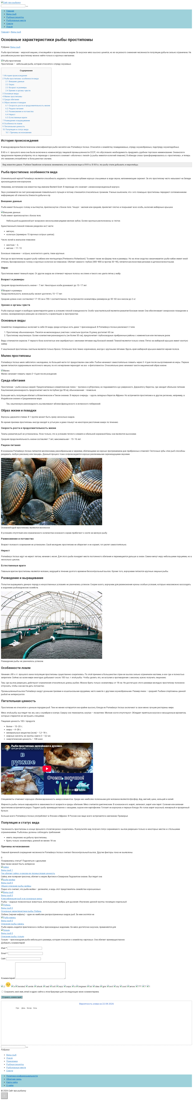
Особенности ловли (12, 123)
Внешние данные (15, 81)
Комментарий (8, 978)
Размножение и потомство (20, 111)
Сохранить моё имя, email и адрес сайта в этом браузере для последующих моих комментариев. (51, 991)
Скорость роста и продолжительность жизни (28, 105)
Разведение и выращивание (16, 120)
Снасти (9, 23)
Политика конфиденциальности (22, 1076)
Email (4, 953)
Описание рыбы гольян (12, 936)
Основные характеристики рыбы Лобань (21, 911)
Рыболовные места (16, 20)
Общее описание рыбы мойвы (16, 886)
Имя (4, 948)
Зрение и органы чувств (18, 90)
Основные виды (10, 93)
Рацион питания (14, 108)
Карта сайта (12, 1082)
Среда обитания (10, 99)
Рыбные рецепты (15, 17)
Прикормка (12, 1061)
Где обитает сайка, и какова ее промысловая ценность (28, 873)
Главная (10, 11)
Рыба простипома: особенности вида (20, 78)
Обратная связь (14, 1079)
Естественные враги (16, 117)
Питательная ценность (13, 126)
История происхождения (14, 75)
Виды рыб (11, 14)
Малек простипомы (12, 96)
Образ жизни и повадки (14, 102)
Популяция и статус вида (15, 129)
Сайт (3, 958)
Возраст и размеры (16, 87)
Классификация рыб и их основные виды (21, 898)
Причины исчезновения (18, 132)
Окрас (10, 84)
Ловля (9, 27)
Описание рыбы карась (12, 924)
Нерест (10, 114)
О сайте (10, 1085)
